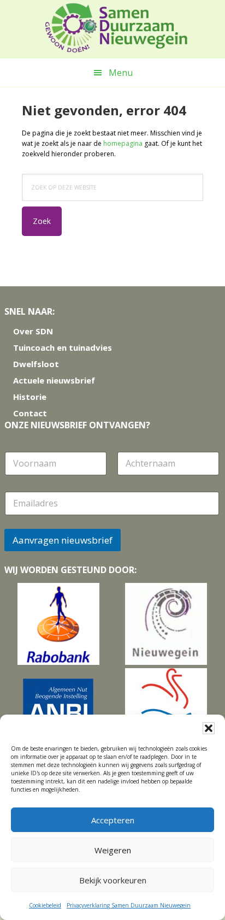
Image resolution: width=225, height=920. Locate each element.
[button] (208, 728)
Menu (121, 73)
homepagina (123, 143)
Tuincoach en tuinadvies (62, 347)
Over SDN (33, 331)
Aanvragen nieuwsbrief (62, 540)
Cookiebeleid (45, 905)
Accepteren (112, 820)
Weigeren (112, 850)
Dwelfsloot (36, 363)
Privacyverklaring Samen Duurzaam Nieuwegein (129, 905)
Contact (30, 413)
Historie (29, 396)
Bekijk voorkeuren (112, 880)
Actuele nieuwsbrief (54, 380)
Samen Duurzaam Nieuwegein (116, 27)
